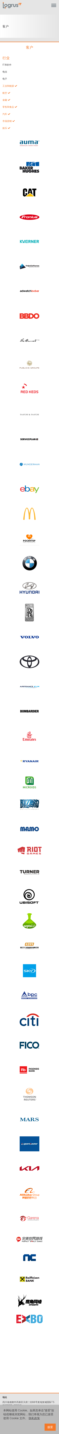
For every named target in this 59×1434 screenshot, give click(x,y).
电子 (4, 78)
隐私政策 (34, 1418)
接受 (50, 1427)
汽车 (4, 114)
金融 (4, 100)
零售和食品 (8, 107)
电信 (4, 71)
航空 (4, 93)
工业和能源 (8, 86)
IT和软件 (6, 64)
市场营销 (7, 121)
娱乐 (4, 128)
